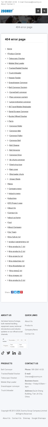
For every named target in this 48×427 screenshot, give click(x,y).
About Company (14, 227)
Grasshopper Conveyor (18, 83)
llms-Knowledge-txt (17, 266)
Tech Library (21, 346)
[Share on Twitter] (15, 292)
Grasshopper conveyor (10, 386)
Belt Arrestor (14, 150)
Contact (10, 4)
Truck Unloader (15, 73)
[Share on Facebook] (12, 292)
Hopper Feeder (15, 78)
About (3, 4)
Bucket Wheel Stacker (18, 116)
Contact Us (13, 213)
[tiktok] (3, 353)
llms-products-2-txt (17, 251)
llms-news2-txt (15, 271)
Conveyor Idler (15, 131)
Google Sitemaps (39, 418)
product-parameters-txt (19, 242)
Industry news (14, 193)
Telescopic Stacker (17, 58)
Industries (12, 198)
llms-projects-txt (16, 256)
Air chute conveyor (17, 160)
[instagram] (14, 353)
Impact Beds (14, 179)
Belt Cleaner (14, 145)
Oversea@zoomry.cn (32, 2)
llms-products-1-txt (17, 247)
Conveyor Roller (15, 126)
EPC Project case (15, 203)
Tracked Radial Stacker (18, 68)
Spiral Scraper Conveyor (18, 112)
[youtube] (20, 353)
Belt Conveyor (6, 370)
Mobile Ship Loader (16, 63)
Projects (5, 345)
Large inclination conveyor (20, 102)
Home (9, 49)
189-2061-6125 (10, 2)
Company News (31, 330)
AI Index (5, 340)
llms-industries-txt (16, 261)
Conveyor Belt (15, 140)
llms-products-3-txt (17, 280)
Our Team (12, 232)
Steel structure (15, 165)
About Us (12, 208)
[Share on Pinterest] (21, 292)
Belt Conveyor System (18, 87)
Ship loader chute (16, 174)
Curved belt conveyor (18, 92)
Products (29, 325)
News (10, 184)
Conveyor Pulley (15, 136)
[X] (8, 353)
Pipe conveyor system (18, 97)
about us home (14, 218)
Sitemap (26, 418)
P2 (22, 340)
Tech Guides (12, 346)
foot (10, 222)
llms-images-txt (15, 275)
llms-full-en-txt (14, 237)
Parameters (12, 340)
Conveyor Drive (15, 155)
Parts (11, 121)
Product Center (14, 54)
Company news (15, 189)
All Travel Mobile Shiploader (20, 107)
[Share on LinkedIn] (18, 292)
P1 (18, 340)
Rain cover (13, 169)
